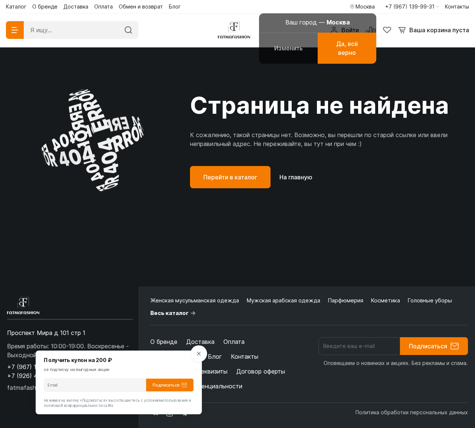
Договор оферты (260, 371)
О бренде (163, 341)
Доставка (200, 341)
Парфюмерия (345, 300)
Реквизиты (212, 371)
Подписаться (428, 346)
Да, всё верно (347, 48)
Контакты (244, 356)
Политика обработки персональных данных (412, 412)
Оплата (234, 341)
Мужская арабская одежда (283, 300)
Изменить (288, 48)
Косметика (385, 300)
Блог (215, 356)
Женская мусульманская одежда (194, 300)
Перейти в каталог (230, 177)
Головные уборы (429, 300)
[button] (412, 6)
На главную (295, 177)
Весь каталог (169, 312)
